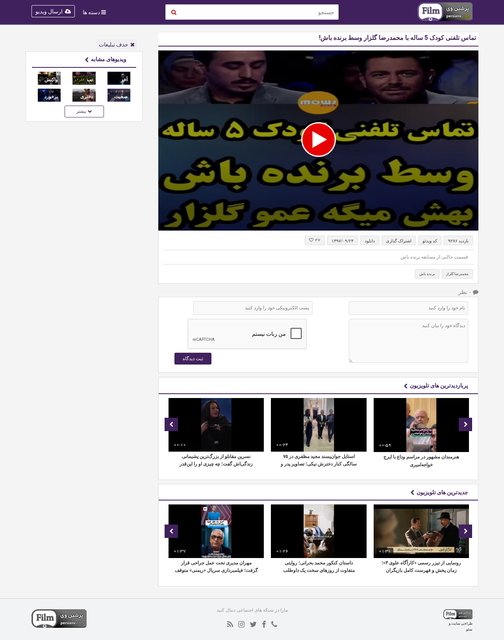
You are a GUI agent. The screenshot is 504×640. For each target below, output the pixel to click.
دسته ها (91, 12)
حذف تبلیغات (113, 44)
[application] (318, 140)
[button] (318, 139)
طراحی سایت (461, 623)
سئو (469, 629)
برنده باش (427, 274)
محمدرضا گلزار (457, 274)
